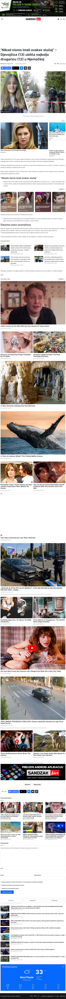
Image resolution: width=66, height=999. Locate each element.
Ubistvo (28, 784)
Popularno (33, 900)
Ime (2, 868)
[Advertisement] (33, 34)
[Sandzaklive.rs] (33, 19)
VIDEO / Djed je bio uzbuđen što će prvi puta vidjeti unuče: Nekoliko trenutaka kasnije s (10, 816)
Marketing (62, 996)
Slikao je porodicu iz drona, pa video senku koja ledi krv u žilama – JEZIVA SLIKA (10, 836)
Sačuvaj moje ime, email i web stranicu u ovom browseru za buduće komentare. (22, 882)
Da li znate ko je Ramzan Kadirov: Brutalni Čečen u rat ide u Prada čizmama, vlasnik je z (54, 816)
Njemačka (38, 784)
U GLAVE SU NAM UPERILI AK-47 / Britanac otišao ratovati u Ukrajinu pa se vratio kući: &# (32, 816)
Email (2, 875)
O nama (57, 996)
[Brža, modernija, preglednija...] (33, 772)
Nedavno (11, 900)
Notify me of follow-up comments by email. (13, 885)
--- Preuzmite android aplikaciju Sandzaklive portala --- (33, 116)
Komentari (54, 900)
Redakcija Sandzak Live (7, 63)
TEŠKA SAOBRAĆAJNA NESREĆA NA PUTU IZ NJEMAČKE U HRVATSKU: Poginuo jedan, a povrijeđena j (55, 836)
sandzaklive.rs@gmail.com (47, 996)
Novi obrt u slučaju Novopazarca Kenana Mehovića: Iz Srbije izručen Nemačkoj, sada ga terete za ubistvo (54, 259)
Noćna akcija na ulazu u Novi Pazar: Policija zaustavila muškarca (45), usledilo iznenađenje (35, 928)
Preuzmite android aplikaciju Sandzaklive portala (33, 763)
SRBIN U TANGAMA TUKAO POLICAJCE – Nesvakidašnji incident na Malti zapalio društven (33, 836)
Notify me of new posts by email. (10, 888)
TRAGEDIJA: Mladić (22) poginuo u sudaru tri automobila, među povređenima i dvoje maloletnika (37, 942)
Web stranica (37, 875)
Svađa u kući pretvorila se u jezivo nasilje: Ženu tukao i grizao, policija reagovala (32, 949)
